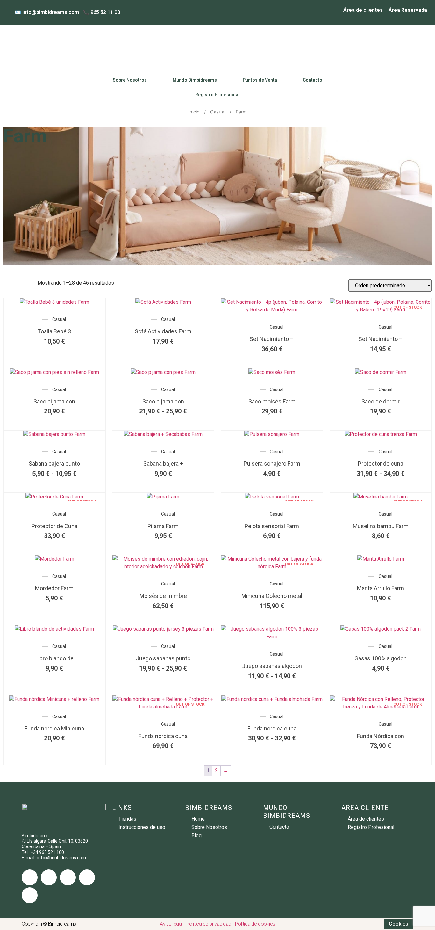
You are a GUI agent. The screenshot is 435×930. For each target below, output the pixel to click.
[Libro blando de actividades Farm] (54, 629)
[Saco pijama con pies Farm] (163, 372)
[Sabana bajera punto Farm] (54, 434)
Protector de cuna (380, 463)
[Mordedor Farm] (54, 559)
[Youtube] (87, 877)
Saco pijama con (54, 401)
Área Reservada (408, 10)
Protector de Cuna (54, 526)
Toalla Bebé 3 (54, 331)
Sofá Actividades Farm (163, 331)
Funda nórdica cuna (163, 736)
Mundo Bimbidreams (195, 80)
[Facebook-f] (30, 877)
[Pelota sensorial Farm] (272, 497)
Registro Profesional (217, 94)
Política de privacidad (208, 924)
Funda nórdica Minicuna (54, 728)
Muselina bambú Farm (381, 526)
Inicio (194, 112)
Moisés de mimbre (163, 595)
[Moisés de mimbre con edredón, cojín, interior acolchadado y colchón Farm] (163, 566)
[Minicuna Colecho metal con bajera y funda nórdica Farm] (272, 566)
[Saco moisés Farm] (271, 372)
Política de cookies (255, 924)
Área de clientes (363, 10)
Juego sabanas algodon (272, 666)
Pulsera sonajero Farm (272, 463)
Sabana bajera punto (54, 463)
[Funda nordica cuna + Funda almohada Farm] (272, 699)
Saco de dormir (380, 401)
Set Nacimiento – (272, 339)
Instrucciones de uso (141, 827)
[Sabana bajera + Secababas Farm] (163, 434)
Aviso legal (171, 924)
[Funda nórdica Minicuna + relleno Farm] (54, 699)
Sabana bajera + (163, 463)
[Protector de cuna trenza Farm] (381, 434)
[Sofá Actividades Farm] (163, 302)
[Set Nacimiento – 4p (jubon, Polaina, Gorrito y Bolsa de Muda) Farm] (272, 310)
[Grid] (5, 283)
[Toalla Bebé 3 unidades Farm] (54, 302)
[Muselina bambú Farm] (380, 497)
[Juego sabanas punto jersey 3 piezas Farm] (163, 629)
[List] (15, 283)
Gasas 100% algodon (380, 658)
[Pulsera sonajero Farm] (271, 434)
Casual (217, 112)
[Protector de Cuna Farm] (54, 497)
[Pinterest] (30, 895)
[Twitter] (49, 877)
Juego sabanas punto (163, 658)
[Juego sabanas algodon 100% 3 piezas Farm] (272, 637)
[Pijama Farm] (163, 497)
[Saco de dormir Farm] (380, 372)
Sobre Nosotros (130, 80)
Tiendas (127, 819)
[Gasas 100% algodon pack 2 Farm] (380, 629)
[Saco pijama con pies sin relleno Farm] (54, 372)
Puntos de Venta (260, 80)
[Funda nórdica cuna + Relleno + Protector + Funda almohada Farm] (163, 707)
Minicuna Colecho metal (271, 595)
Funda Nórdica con (380, 736)
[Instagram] (68, 877)
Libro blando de (54, 658)
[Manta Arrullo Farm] (380, 559)
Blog (196, 835)
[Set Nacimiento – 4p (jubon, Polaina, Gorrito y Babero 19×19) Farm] (381, 310)
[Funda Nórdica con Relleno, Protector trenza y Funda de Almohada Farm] (381, 707)
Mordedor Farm (54, 588)
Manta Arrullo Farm (380, 588)
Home (198, 819)
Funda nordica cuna (271, 728)
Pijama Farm (163, 526)
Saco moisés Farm (272, 401)
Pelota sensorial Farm (272, 526)
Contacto (312, 80)
